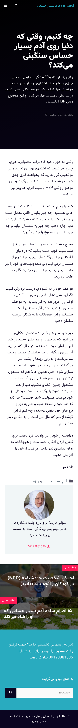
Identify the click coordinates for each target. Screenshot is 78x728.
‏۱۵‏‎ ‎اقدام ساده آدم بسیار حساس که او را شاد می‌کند (38, 614)
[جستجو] (10, 693)
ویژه (36, 481)
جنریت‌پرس (39, 721)
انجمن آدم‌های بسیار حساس (55, 5)
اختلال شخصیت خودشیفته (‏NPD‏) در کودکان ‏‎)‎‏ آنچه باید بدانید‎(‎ (41, 581)
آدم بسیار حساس (54, 481)
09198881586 (60, 657)
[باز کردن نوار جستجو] (16, 6)
